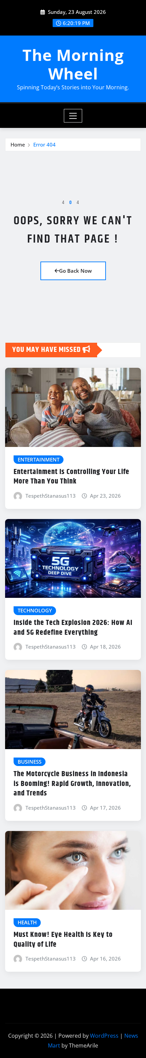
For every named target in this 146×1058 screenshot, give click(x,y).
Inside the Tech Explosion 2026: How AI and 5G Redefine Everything (73, 627)
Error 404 (44, 144)
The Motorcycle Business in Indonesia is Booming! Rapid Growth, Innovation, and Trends (72, 783)
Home (18, 144)
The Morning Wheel (73, 64)
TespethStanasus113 (50, 495)
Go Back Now (75, 270)
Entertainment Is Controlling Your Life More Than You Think (71, 477)
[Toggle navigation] (73, 115)
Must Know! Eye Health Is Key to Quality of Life (63, 939)
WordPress (104, 1035)
